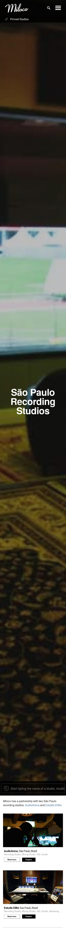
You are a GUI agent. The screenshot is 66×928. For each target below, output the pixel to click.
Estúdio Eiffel (53, 805)
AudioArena (32, 805)
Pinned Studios (19, 19)
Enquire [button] (29, 859)
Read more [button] (11, 859)
